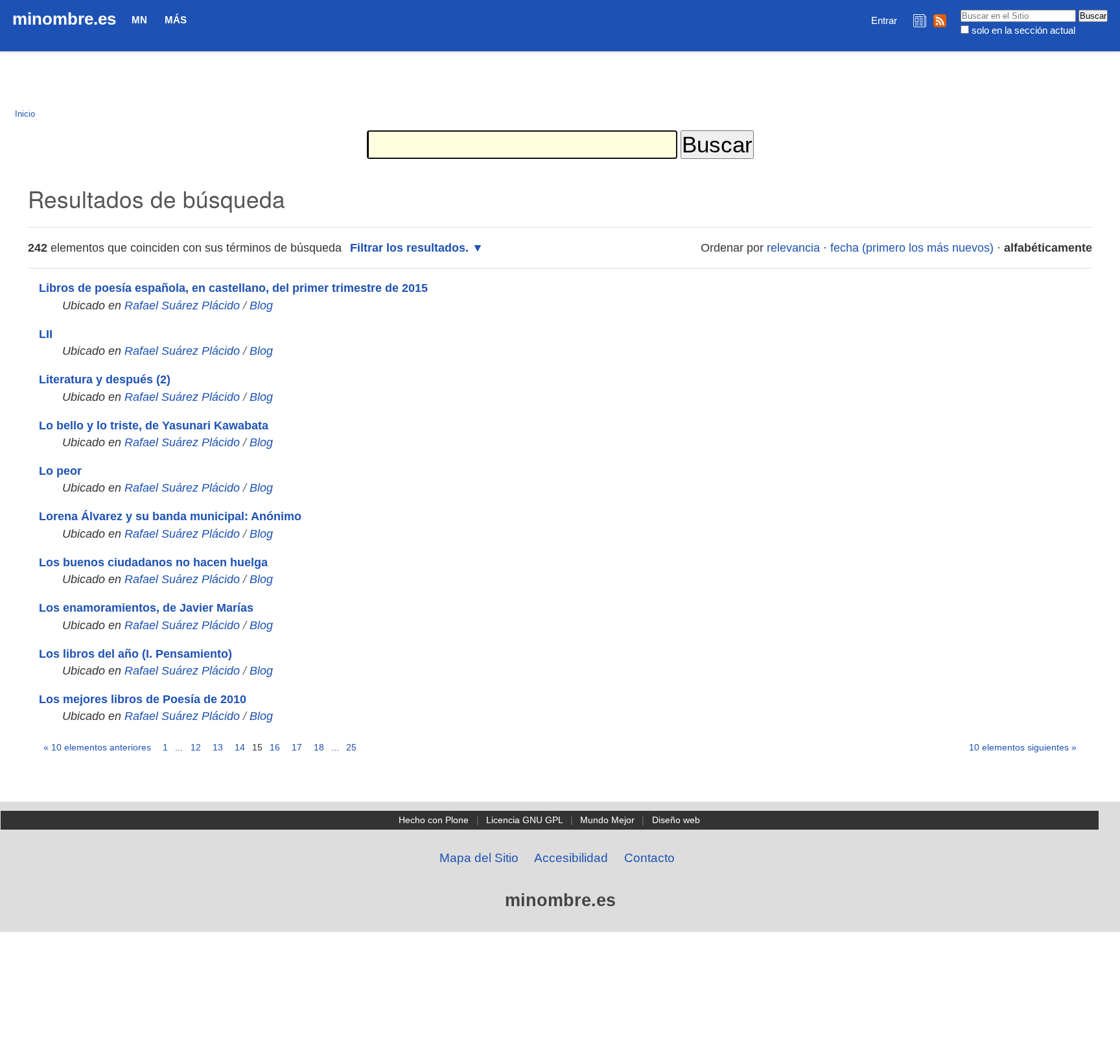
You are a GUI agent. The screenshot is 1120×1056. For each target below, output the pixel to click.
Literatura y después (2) (104, 379)
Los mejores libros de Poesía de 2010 (142, 699)
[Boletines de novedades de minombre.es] (919, 20)
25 (351, 747)
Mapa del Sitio (479, 858)
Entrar (884, 20)
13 (218, 747)
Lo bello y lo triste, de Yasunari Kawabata (153, 425)
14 (240, 747)
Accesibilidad (571, 858)
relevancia (793, 247)
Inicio (25, 114)
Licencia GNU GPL (524, 820)
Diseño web (676, 820)
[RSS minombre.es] (939, 20)
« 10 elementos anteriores (97, 747)
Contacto (649, 858)
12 (196, 747)
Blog (261, 305)
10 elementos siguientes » (1023, 747)
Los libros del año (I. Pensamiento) (135, 653)
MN (139, 19)
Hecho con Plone (434, 820)
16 (275, 747)
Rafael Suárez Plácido (182, 305)
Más (176, 19)
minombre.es (64, 19)
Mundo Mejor (607, 820)
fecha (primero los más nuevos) (912, 247)
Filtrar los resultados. (409, 247)
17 (297, 747)
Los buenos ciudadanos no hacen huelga (153, 562)
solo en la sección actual (1023, 30)
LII (45, 334)
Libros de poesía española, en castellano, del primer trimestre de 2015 (233, 288)
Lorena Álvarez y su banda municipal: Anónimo (170, 516)
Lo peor (60, 470)
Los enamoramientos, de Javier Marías (146, 607)
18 (319, 747)
